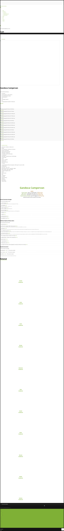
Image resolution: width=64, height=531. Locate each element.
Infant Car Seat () (3, 252)
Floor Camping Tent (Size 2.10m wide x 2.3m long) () (9, 235)
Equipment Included (4, 145)
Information (3, 39)
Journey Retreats (6, 515)
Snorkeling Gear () (3, 250)
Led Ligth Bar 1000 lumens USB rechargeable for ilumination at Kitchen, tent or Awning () (14, 244)
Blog (3, 518)
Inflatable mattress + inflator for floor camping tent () (9, 237)
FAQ (2, 520)
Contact (3, 521)
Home (3, 509)
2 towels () (3, 214)
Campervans (3, 11)
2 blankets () (3, 212)
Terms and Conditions (5, 504)
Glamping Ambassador (7, 514)
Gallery (3, 517)
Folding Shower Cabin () (5, 242)
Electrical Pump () (4, 224)
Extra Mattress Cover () (5, 218)
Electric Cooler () (4, 239)
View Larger (2, 110)
